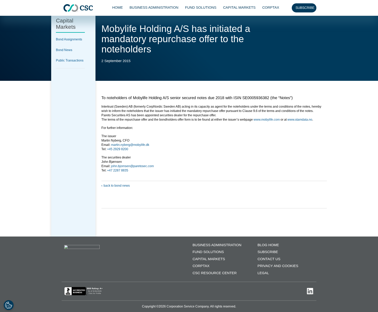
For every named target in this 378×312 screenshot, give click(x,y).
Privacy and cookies (278, 266)
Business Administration (154, 7)
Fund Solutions (200, 7)
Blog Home (268, 245)
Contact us (269, 259)
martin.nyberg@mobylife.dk (130, 144)
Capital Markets (239, 7)
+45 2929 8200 (117, 149)
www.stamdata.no (299, 119)
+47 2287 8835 (117, 170)
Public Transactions (69, 60)
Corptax (270, 7)
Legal (263, 273)
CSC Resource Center (215, 273)
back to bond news (117, 185)
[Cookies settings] (9, 305)
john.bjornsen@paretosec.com (132, 166)
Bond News (64, 50)
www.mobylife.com (267, 119)
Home (117, 7)
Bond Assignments (69, 39)
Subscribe (268, 252)
